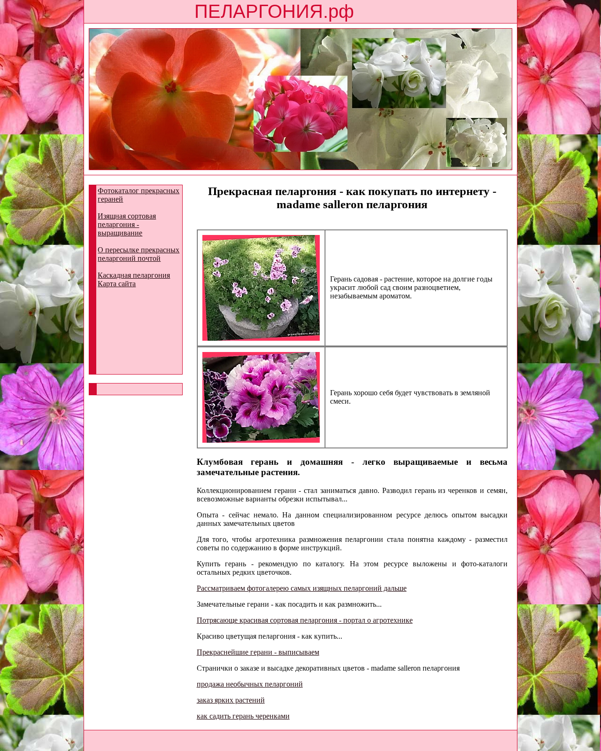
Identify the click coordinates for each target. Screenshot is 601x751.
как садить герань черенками (243, 716)
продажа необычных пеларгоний (250, 684)
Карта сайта (117, 284)
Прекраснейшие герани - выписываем (258, 652)
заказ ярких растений (231, 700)
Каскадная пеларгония (134, 275)
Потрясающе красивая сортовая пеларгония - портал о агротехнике (305, 620)
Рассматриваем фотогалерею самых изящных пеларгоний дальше (302, 588)
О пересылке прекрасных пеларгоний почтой (138, 254)
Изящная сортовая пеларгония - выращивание (127, 224)
